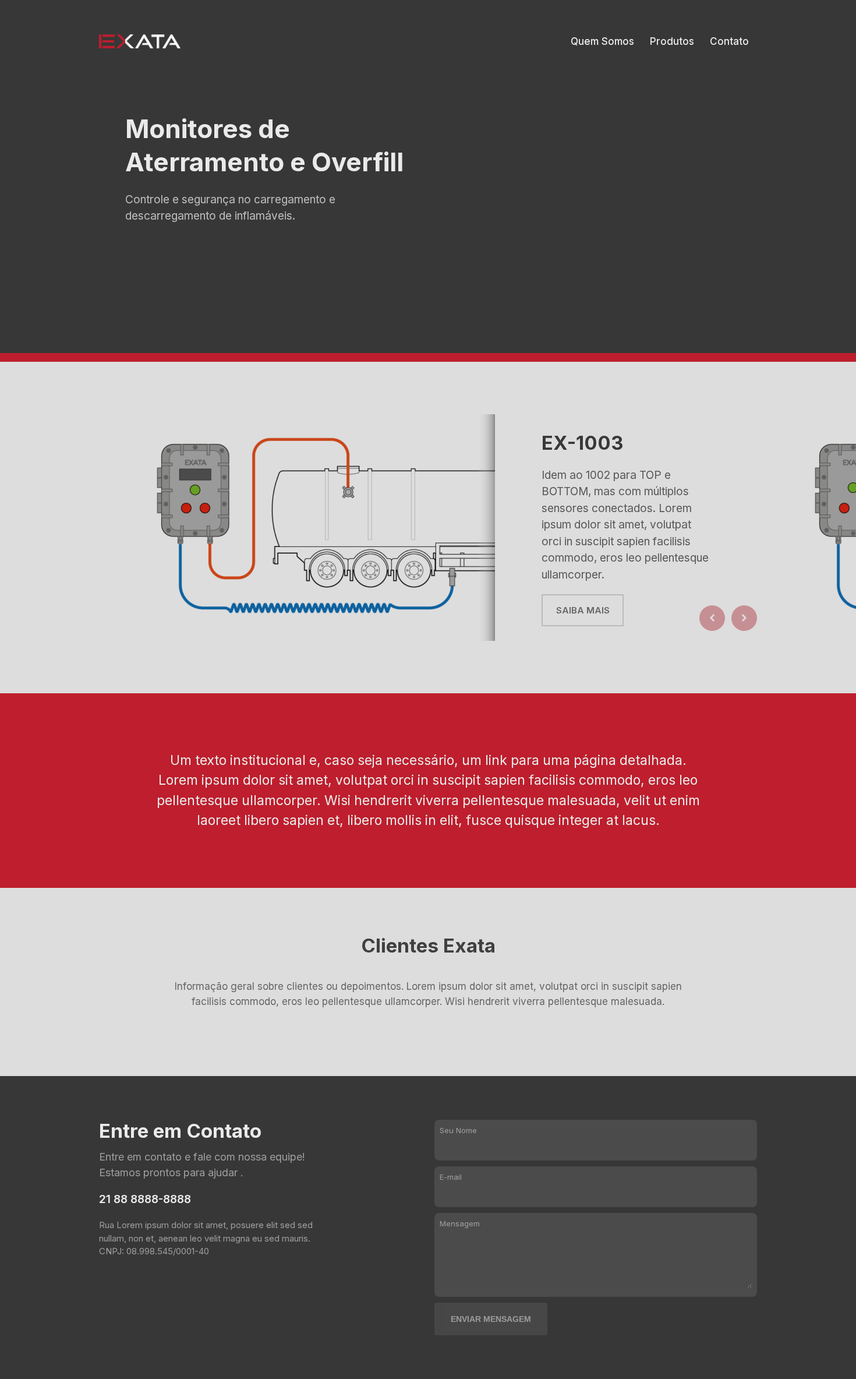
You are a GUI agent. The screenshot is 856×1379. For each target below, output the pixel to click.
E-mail (451, 1177)
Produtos (672, 41)
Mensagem (460, 1223)
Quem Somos (602, 41)
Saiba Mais (583, 610)
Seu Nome (458, 1130)
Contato (729, 41)
